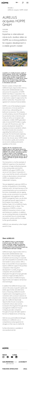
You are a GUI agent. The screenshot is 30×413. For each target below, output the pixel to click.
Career (14, 355)
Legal (25, 369)
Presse (4, 355)
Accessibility (23, 362)
